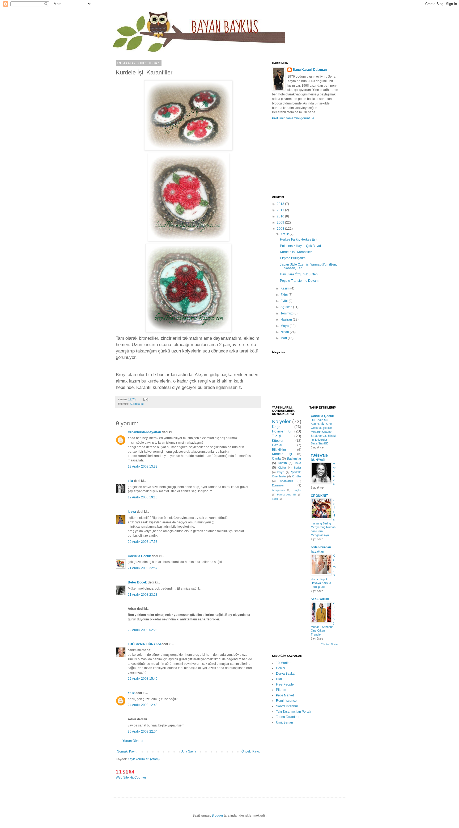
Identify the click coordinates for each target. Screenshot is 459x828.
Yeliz (131, 693)
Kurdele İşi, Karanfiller (296, 252)
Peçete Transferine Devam (299, 281)
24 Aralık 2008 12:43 (143, 705)
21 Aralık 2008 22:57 (143, 568)
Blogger (217, 815)
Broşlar (297, 490)
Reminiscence (286, 701)
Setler (297, 467)
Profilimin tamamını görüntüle (293, 118)
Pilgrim (281, 690)
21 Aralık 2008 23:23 (143, 594)
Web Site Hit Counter (131, 777)
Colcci (280, 668)
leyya (132, 512)
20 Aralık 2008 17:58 (143, 542)
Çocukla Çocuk (322, 416)
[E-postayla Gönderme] (145, 399)
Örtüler (296, 476)
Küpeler (277, 441)
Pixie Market (285, 695)
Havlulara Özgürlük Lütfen (299, 274)
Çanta (276, 458)
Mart (284, 338)
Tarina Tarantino (287, 717)
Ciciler (282, 467)
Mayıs (285, 326)
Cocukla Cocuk (139, 556)
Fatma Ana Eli (286, 494)
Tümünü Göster (329, 644)
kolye (280, 472)
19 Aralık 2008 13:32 (143, 466)
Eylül (284, 301)
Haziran (286, 319)
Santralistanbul (287, 706)
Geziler (277, 445)
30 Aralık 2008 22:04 (143, 731)
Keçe (276, 426)
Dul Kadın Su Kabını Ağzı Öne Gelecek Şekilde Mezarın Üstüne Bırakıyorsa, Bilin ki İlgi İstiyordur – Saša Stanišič (323, 431)
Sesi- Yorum (320, 599)
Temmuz (287, 313)
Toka (297, 463)
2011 (281, 210)
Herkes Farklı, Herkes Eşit (298, 239)
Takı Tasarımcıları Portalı (293, 711)
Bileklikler (279, 450)
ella (130, 481)
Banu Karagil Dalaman (310, 70)
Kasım (285, 288)
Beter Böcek (137, 582)
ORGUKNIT (319, 496)
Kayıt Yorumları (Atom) (144, 759)
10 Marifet (283, 663)
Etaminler (278, 485)
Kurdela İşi (136, 403)
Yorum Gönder (132, 741)
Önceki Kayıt (250, 751)
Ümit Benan (284, 722)
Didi (279, 679)
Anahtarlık (286, 480)
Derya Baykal (285, 673)
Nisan (285, 332)
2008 (281, 228)
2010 (281, 216)
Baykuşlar (294, 458)
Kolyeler (281, 421)
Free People (285, 684)
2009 (281, 222)
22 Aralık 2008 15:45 (143, 678)
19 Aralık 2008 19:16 (143, 497)
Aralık (285, 234)
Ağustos (286, 307)
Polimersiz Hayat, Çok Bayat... (301, 246)
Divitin (282, 463)
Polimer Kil (281, 431)
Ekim (284, 295)
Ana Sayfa (188, 751)
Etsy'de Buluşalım (292, 258)
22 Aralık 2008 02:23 (143, 630)
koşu (275, 498)
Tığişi (276, 436)
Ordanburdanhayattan (144, 432)
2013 (281, 204)
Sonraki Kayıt (126, 751)
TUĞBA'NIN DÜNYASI (144, 644)
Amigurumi (278, 490)
